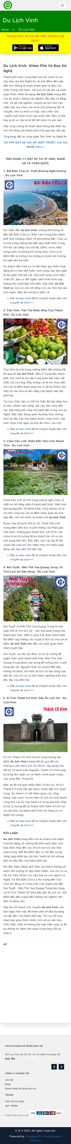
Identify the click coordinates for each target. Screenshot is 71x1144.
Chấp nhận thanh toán (17, 1115)
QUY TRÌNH (11, 1106)
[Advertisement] (35, 983)
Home (5, 29)
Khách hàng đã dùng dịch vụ (20, 1088)
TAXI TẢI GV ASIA (14, 1101)
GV (24, 158)
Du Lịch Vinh (26, 29)
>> (13, 29)
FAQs (8, 1084)
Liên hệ (9, 1080)
